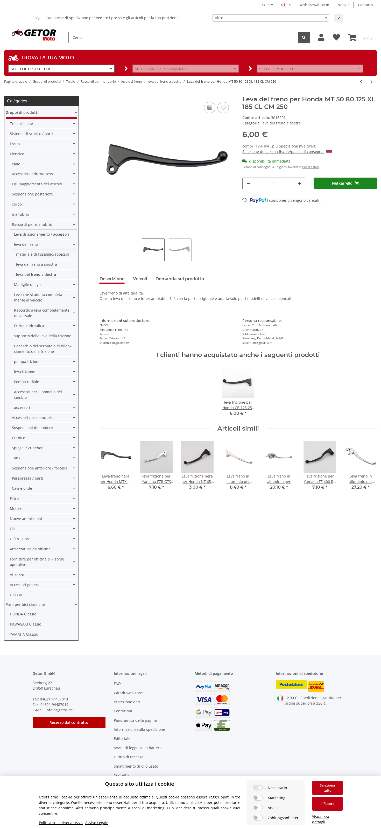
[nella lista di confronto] (209, 107)
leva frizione (24, 371)
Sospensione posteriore (32, 194)
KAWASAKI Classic (25, 624)
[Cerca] (304, 37)
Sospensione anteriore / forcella (39, 468)
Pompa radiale (26, 381)
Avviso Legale (96, 822)
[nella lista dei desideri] (223, 107)
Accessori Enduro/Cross (32, 173)
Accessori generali (25, 584)
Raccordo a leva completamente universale (41, 313)
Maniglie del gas (28, 284)
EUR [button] (265, 4)
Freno (15, 143)
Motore (16, 508)
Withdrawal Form (314, 4)
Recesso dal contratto (69, 722)
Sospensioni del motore (32, 427)
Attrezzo (17, 574)
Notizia (343, 4)
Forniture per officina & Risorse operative (37, 562)
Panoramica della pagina (135, 720)
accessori (22, 407)
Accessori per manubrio (32, 417)
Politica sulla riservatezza (61, 822)
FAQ (117, 683)
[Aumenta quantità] (299, 183)
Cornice (18, 437)
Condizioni (123, 710)
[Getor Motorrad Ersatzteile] (33, 34)
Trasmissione (21, 123)
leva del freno (26, 244)
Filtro (14, 498)
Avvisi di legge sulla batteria (138, 747)
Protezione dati (127, 701)
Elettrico (17, 153)
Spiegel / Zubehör (27, 447)
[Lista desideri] (336, 37)
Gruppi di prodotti (22, 112)
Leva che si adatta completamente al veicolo (39, 297)
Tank (16, 457)
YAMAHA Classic (24, 634)
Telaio (15, 164)
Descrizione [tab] (112, 278)
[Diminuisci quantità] (248, 183)
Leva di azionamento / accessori (41, 234)
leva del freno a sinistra (36, 264)
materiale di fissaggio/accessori (43, 254)
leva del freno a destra (281, 123)
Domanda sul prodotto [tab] (180, 278)
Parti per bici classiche (25, 604)
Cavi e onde (22, 488)
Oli (12, 528)
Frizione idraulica (29, 325)
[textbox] (271, 18)
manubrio (20, 214)
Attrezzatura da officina (30, 548)
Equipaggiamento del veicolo (37, 183)
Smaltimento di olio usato (136, 766)
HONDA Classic (23, 614)
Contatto (365, 4)
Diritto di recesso (128, 756)
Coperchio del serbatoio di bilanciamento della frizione (42, 348)
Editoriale (122, 738)
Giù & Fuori (19, 538)
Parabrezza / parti (27, 478)
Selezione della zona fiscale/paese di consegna (283, 151)
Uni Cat (16, 594)
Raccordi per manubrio (32, 224)
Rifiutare (327, 803)
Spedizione (289, 146)
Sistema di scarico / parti (31, 133)
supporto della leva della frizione (42, 335)
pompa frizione (27, 361)
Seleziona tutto (327, 788)
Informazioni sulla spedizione (139, 729)
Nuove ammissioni (26, 518)
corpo (17, 204)
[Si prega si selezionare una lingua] (286, 5)
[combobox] (271, 18)
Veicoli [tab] (140, 278)
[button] (321, 37)
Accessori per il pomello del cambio (38, 394)
